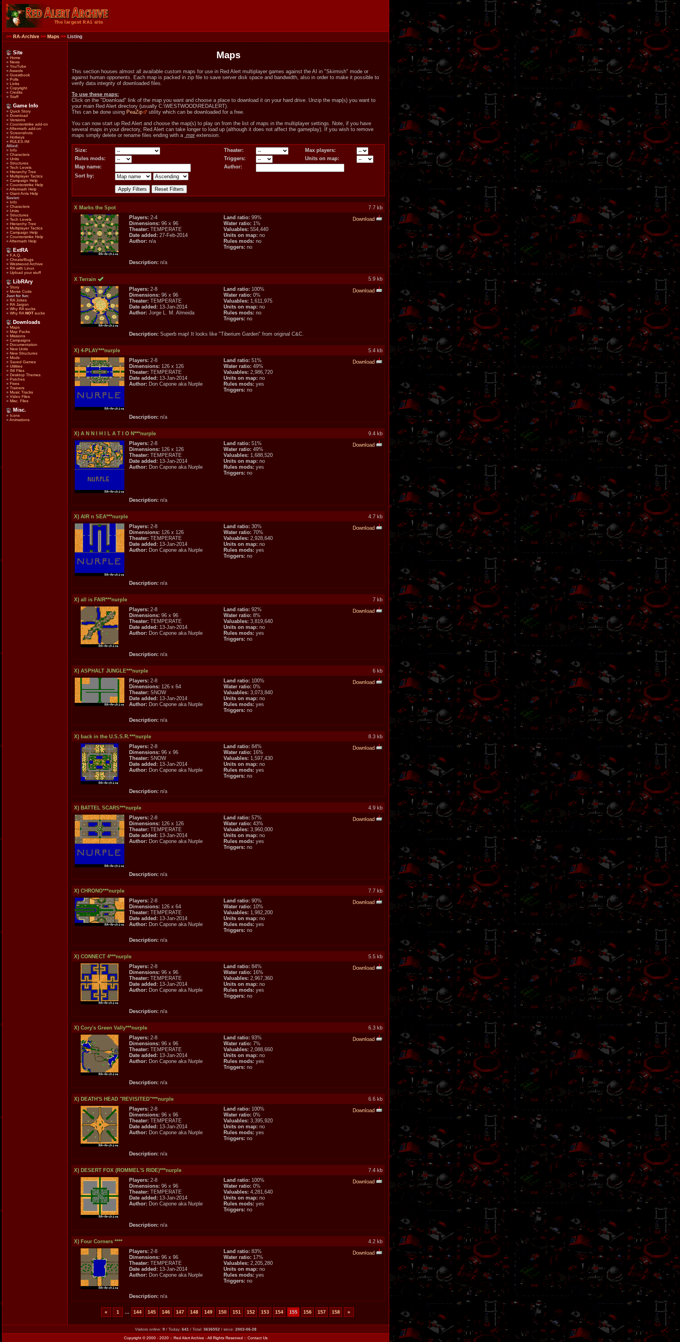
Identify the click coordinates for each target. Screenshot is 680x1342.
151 (237, 1312)
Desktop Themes (25, 375)
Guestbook (20, 75)
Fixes (14, 383)
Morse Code (21, 291)
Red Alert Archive (189, 1338)
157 (322, 1312)
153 (265, 1312)
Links (14, 83)
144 (137, 1312)
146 (166, 1312)
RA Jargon (19, 304)
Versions (17, 120)
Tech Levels (20, 167)
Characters (20, 154)
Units (14, 159)
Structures (19, 163)
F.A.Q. (15, 255)
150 (222, 1312)
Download (19, 115)
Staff (14, 96)
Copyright (18, 88)
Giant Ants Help (24, 193)
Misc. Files (19, 401)
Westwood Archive (26, 264)
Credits (16, 92)
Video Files (20, 396)
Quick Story (20, 111)
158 (336, 1312)
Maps (53, 36)
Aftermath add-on (25, 128)
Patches (17, 379)
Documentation (23, 344)
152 (251, 1312)
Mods (15, 357)
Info (13, 150)
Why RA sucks (22, 309)
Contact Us (258, 1338)
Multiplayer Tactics (26, 176)
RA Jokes (18, 300)
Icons (15, 415)
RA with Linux (22, 268)
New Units (19, 349)
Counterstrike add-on (29, 124)
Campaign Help (24, 180)
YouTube (18, 66)
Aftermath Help (23, 189)
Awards (16, 70)
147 (180, 1312)
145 (152, 1312)
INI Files (17, 370)
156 (307, 1312)
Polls (14, 79)
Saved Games (23, 362)
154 (279, 1312)
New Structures (23, 353)
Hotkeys (17, 137)
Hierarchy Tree (23, 172)
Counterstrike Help (26, 185)
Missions (17, 336)
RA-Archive (26, 36)
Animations (19, 420)
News (15, 62)
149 (208, 1312)
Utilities (16, 366)
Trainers (17, 388)
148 (194, 1312)
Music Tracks (21, 392)
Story (14, 287)
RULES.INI (20, 141)
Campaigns (20, 340)
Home (15, 57)
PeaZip (134, 112)
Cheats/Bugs (21, 259)
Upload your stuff (25, 272)
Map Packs (20, 331)
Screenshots (21, 133)
